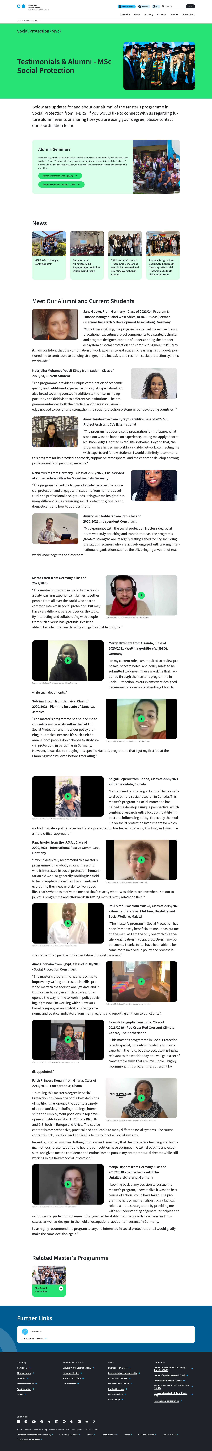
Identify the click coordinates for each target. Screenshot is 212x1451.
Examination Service (117, 1378)
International (189, 14)
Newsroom (22, 1367)
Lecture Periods (115, 1394)
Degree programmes (117, 1367)
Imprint (127, 1434)
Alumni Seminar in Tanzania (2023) (59, 184)
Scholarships (114, 1399)
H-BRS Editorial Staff (146, 1434)
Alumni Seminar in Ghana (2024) (58, 175)
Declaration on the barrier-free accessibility (34, 1434)
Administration (24, 1389)
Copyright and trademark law (28, 1439)
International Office (72, 1378)
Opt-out (90, 1434)
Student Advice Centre (118, 1383)
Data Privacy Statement (68, 1434)
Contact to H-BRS (169, 1434)
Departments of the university (122, 1373)
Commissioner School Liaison (168, 1380)
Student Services (116, 1389)
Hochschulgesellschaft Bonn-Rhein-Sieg (170, 1394)
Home (19, 21)
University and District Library (77, 1367)
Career (20, 1394)
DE (157, 7)
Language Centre (71, 1373)
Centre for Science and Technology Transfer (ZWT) (170, 1368)
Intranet (145, 7)
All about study (24, 1373)
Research (161, 14)
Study (137, 14)
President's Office (25, 1383)
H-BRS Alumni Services (32, 1338)
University (125, 14)
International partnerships (166, 1401)
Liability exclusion (109, 1434)
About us (21, 1378)
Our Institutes (69, 1383)
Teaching (148, 14)
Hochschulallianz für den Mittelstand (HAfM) (171, 1386)
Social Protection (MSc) (31, 21)
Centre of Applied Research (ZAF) (169, 1375)
